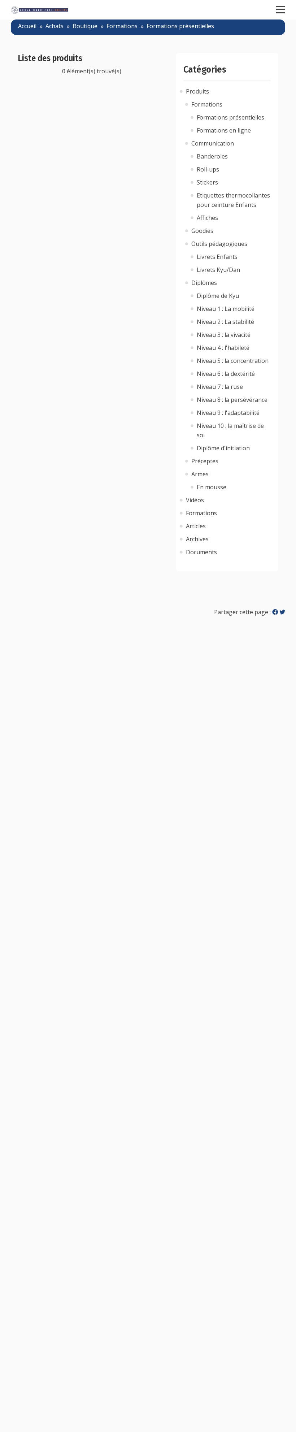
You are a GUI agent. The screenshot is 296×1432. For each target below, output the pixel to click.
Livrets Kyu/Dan (218, 270)
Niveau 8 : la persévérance (232, 400)
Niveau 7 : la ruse (220, 387)
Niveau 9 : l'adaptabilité (228, 413)
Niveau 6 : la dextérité (226, 374)
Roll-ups (208, 169)
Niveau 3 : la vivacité (224, 335)
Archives (197, 539)
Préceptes (204, 461)
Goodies (202, 231)
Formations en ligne (224, 130)
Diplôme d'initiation (223, 448)
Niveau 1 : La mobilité (225, 309)
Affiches (207, 218)
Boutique (85, 26)
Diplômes (204, 283)
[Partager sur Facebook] (275, 612)
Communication (212, 143)
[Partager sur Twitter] (282, 612)
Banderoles (212, 156)
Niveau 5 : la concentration (233, 361)
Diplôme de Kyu (218, 296)
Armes (200, 474)
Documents (201, 552)
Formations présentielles (180, 26)
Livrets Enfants (217, 257)
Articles (196, 526)
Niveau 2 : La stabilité (225, 322)
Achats (54, 26)
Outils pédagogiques (219, 244)
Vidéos (195, 500)
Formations (122, 26)
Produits (197, 91)
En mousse (211, 487)
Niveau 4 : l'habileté (223, 348)
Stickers (207, 182)
